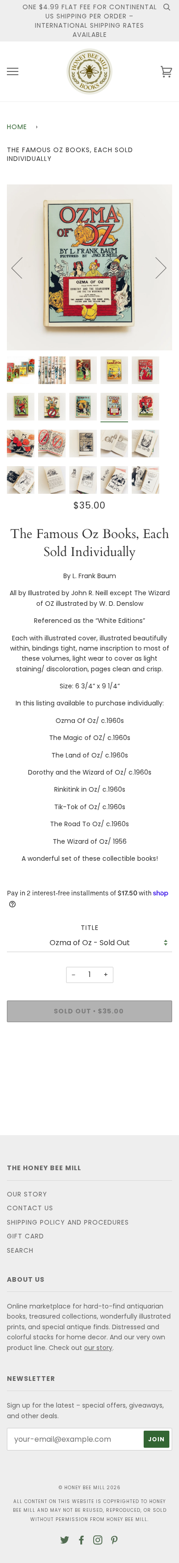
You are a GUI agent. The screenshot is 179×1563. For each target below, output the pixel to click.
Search (20, 1250)
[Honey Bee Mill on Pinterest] (114, 1541)
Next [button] (155, 267)
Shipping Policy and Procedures (68, 1222)
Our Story (27, 1194)
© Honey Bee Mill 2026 (90, 1488)
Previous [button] (22, 267)
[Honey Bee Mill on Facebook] (81, 1541)
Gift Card (25, 1236)
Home (17, 126)
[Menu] (12, 71)
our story (98, 1347)
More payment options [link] (89, 1061)
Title (90, 927)
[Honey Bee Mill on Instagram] (98, 1541)
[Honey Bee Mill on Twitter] (65, 1541)
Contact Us (30, 1208)
